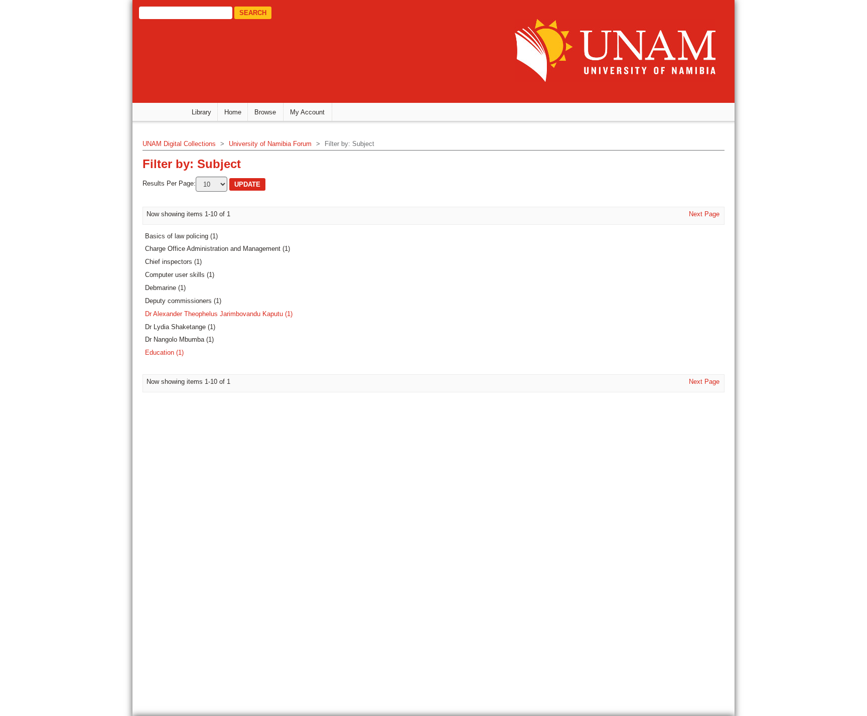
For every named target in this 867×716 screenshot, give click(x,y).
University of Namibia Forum (270, 144)
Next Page (704, 214)
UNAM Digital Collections (179, 144)
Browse (265, 112)
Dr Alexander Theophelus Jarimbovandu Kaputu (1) (219, 314)
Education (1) (164, 352)
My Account (307, 112)
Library (201, 112)
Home (232, 112)
